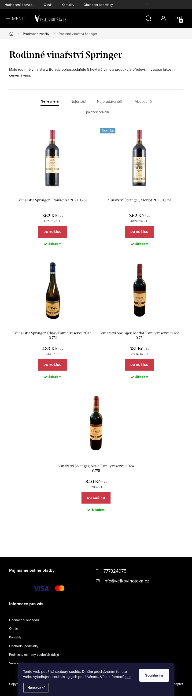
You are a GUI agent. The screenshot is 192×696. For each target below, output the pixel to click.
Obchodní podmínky (98, 4)
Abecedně (143, 101)
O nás (48, 4)
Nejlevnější (50, 101)
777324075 (114, 570)
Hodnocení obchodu (19, 4)
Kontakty (68, 4)
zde (128, 676)
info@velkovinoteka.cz (126, 580)
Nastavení (35, 687)
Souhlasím (154, 675)
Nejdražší (78, 101)
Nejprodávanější (110, 101)
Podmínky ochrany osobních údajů (34, 654)
